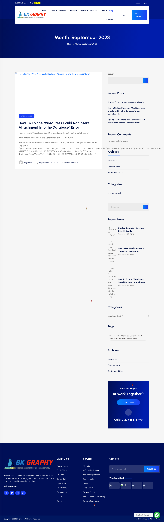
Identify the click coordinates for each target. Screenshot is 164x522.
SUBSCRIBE (151, 469)
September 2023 (115, 371)
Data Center (88, 488)
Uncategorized (26, 116)
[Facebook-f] (6, 493)
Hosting (73, 10)
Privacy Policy (89, 492)
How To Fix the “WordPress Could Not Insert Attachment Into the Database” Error (126, 121)
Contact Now (128, 402)
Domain (62, 10)
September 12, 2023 (48, 162)
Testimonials (88, 479)
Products (93, 10)
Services (83, 10)
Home (44, 10)
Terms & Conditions (91, 501)
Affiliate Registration (91, 474)
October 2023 (114, 365)
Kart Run (60, 496)
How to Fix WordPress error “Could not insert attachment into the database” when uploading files (127, 111)
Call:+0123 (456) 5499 (128, 419)
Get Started (138, 15)
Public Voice (62, 470)
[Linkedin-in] (23, 493)
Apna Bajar (61, 483)
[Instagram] (17, 493)
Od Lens (60, 474)
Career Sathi (62, 479)
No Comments (71, 162)
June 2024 (112, 161)
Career (85, 483)
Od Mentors (62, 492)
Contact (109, 19)
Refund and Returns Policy (94, 496)
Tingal (59, 501)
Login (138, 3)
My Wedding (62, 488)
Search (111, 74)
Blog (111, 10)
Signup (146, 3)
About (52, 10)
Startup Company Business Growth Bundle (126, 102)
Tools (103, 10)
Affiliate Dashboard (91, 470)
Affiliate (86, 466)
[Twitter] (12, 493)
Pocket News (62, 466)
